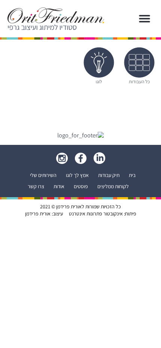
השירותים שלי (43, 175)
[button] (145, 19)
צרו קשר (36, 186)
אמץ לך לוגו (77, 175)
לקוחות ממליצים (113, 186)
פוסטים (81, 186)
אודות (59, 186)
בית (132, 175)
